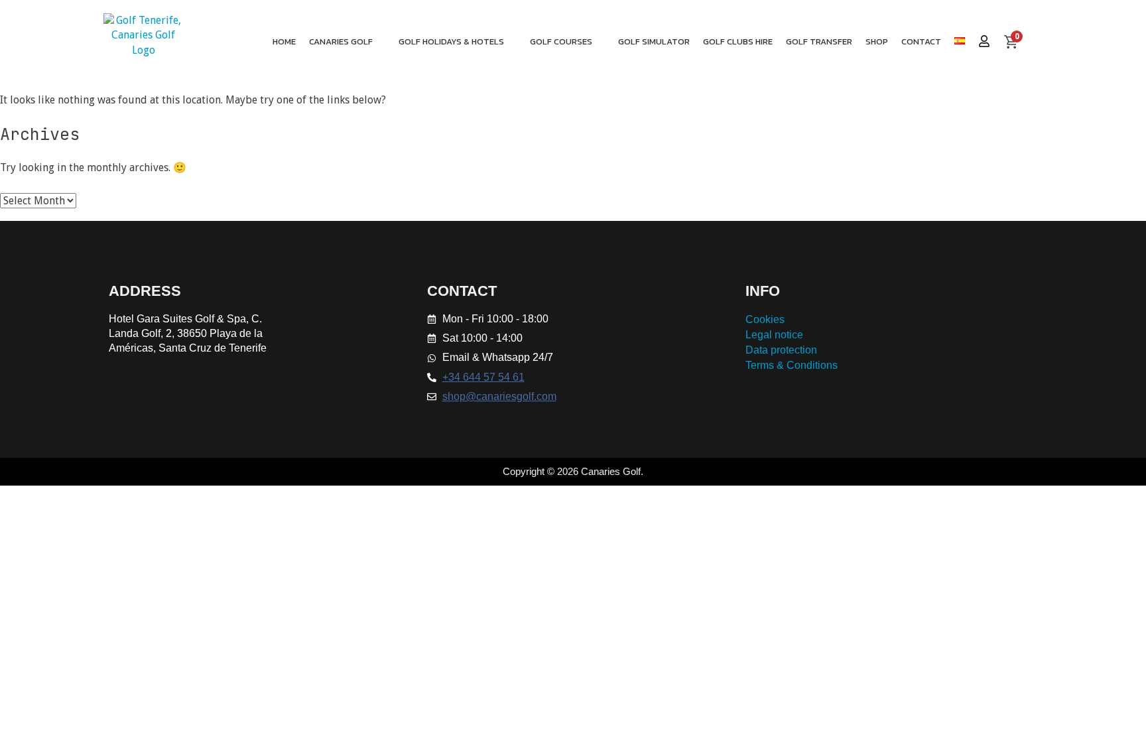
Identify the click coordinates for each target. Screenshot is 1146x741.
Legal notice (774, 334)
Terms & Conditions (791, 365)
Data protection (781, 350)
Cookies (765, 319)
